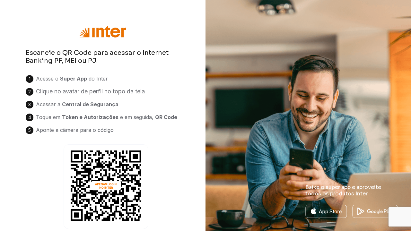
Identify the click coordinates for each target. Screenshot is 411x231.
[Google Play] (375, 211)
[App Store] (326, 211)
